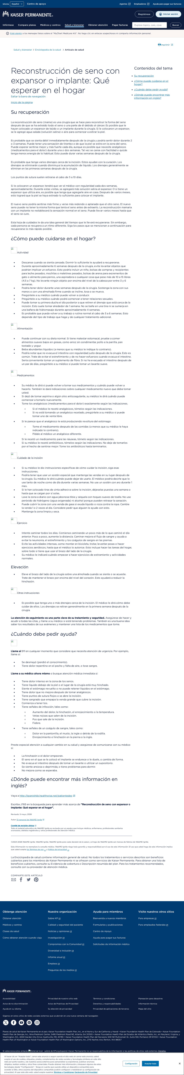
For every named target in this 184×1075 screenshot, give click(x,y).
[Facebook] (13, 1022)
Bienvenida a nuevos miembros (109, 918)
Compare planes (27, 25)
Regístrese (144, 14)
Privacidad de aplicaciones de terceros (111, 1009)
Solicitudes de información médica (111, 944)
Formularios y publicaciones (108, 925)
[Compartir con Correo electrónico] (13, 879)
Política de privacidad (57, 849)
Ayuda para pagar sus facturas (167, 4)
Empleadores (140, 4)
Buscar (175, 25)
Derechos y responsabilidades (107, 1004)
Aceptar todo (150, 1063)
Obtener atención (98, 25)
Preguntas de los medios (61, 970)
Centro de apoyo (36, 4)
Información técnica (147, 1004)
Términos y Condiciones (64, 1072)
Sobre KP (53, 918)
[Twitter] (5, 1022)
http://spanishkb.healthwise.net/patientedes (46, 795)
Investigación (55, 937)
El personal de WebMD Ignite (29, 820)
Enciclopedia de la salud (48, 50)
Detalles (162, 1051)
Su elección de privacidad (60, 1009)
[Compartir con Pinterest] (36, 879)
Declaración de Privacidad (86, 1072)
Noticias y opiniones (58, 931)
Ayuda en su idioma (12, 1009)
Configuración (131, 1063)
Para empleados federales (152, 925)
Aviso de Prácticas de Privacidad (63, 1004)
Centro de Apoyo (102, 931)
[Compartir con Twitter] (28, 879)
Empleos (52, 963)
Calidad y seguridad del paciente (65, 925)
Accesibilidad (9, 999)
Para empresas (146, 918)
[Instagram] (36, 1022)
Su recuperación (144, 75)
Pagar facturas (120, 25)
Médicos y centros (50, 25)
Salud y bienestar (74, 25)
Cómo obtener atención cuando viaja (22, 937)
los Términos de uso (35, 849)
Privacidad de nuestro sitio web (62, 999)
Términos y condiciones (104, 999)
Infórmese (8, 25)
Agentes (123, 4)
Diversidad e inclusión (59, 950)
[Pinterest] (29, 1022)
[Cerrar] (180, 1064)
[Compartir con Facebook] (21, 879)
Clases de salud (11, 931)
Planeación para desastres (150, 999)
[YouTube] (21, 1022)
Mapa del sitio (144, 1009)
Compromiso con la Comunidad (65, 944)
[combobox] (149, 25)
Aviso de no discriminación (15, 1004)
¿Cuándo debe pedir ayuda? (151, 89)
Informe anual (55, 957)
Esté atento (16, 33)
